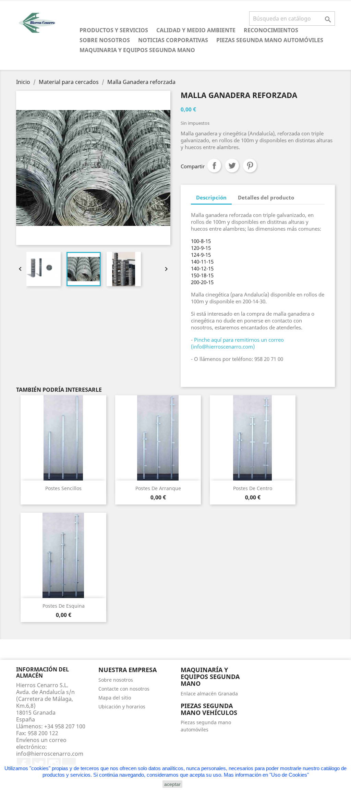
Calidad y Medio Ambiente (195, 30)
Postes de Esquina (64, 606)
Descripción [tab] (211, 197)
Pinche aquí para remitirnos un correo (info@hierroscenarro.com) (237, 343)
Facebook (24, 764)
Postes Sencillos (63, 488)
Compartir (214, 165)
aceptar (172, 784)
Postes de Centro (252, 488)
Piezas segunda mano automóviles (269, 40)
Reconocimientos (271, 30)
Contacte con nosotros (123, 688)
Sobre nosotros (105, 40)
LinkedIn (69, 764)
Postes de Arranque (158, 488)
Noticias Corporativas (173, 40)
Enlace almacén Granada (209, 693)
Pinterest (250, 165)
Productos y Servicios (114, 30)
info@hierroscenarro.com (49, 753)
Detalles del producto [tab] (266, 197)
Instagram (54, 764)
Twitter (39, 764)
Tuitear (232, 165)
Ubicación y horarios (121, 706)
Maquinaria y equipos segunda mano (137, 50)
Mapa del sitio (114, 697)
